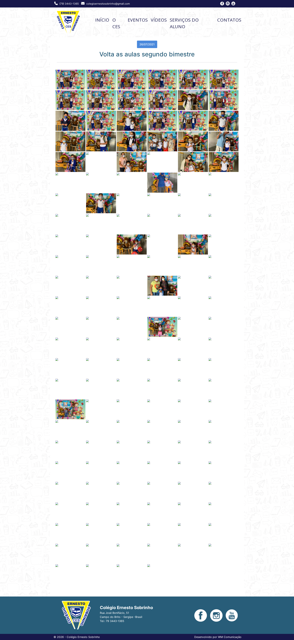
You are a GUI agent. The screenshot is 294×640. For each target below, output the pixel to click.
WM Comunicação (229, 637)
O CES (116, 23)
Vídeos (159, 20)
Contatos (229, 20)
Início (102, 20)
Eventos (138, 20)
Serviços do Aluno (184, 23)
